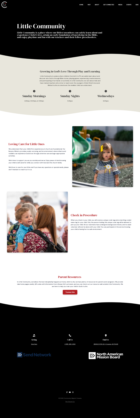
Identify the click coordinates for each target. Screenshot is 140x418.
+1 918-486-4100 (69, 344)
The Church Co (70, 402)
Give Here (34, 344)
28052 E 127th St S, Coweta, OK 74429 (106, 344)
